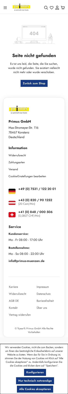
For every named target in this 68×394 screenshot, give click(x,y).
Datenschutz (44, 294)
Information (18, 148)
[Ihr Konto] (57, 7)
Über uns (42, 308)
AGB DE (14, 301)
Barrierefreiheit (45, 301)
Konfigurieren (35, 372)
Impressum (43, 287)
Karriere (13, 287)
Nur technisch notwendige (35, 381)
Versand (13, 169)
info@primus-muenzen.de (26, 261)
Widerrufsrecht (17, 155)
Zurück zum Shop (34, 83)
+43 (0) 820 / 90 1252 (35, 200)
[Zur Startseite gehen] (21, 7)
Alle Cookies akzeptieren (35, 389)
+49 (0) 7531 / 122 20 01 (37, 189)
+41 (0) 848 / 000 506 (35, 212)
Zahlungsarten (17, 162)
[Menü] (6, 7)
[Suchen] (46, 7)
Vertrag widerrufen (20, 315)
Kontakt (13, 308)
